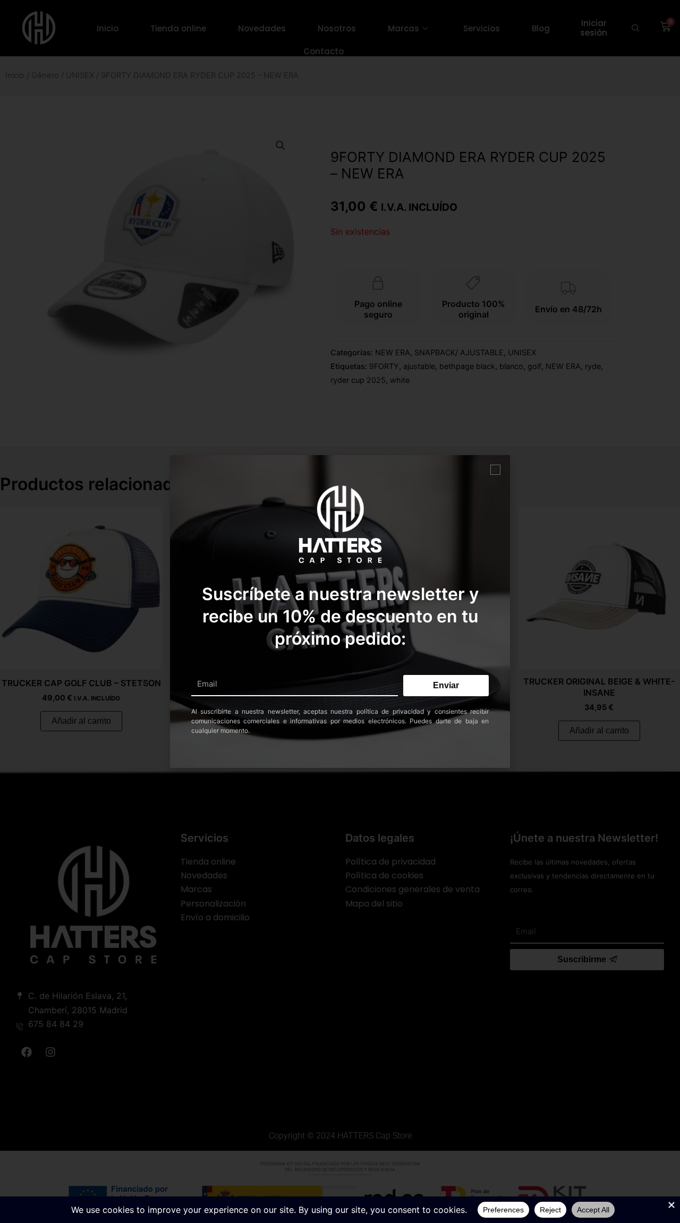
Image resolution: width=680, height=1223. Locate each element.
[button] (495, 470)
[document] (340, 611)
